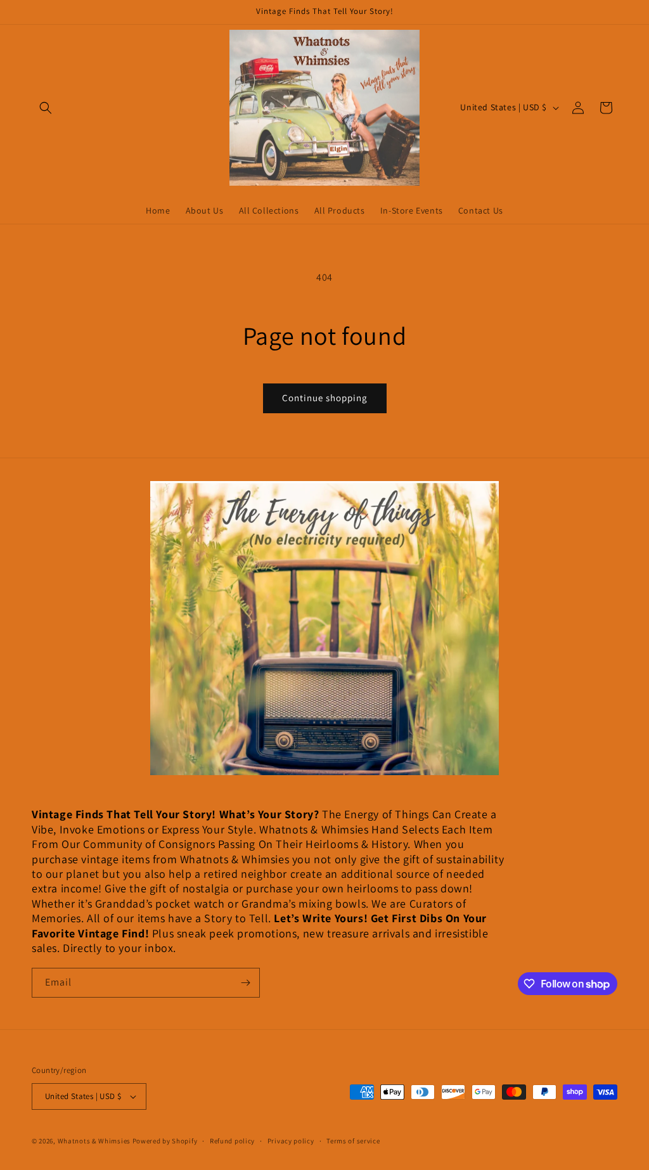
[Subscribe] (245, 983)
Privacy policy (290, 1140)
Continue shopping (325, 398)
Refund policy (232, 1140)
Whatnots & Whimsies (94, 1140)
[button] (46, 108)
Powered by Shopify (165, 1140)
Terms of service (353, 1140)
